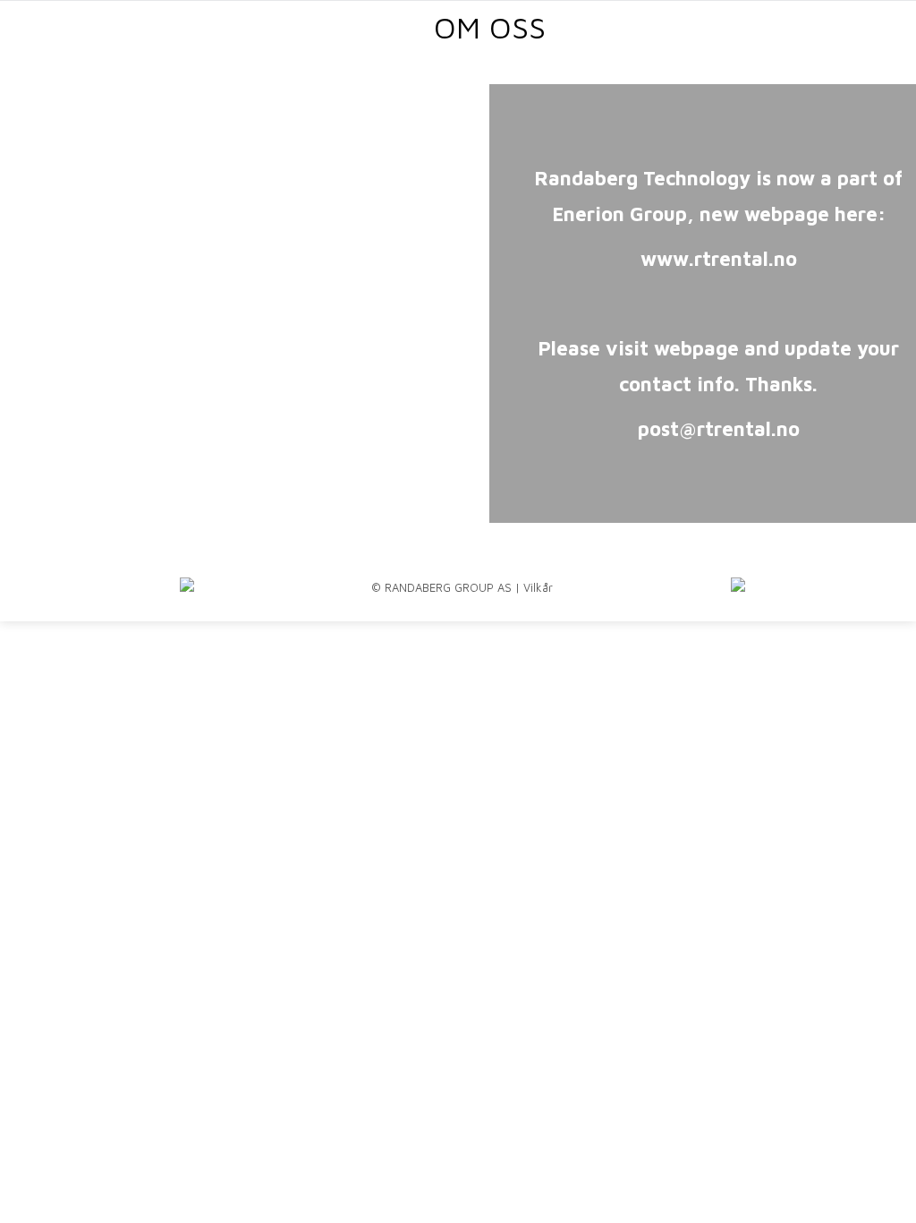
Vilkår (538, 587)
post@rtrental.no (719, 428)
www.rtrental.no (718, 258)
